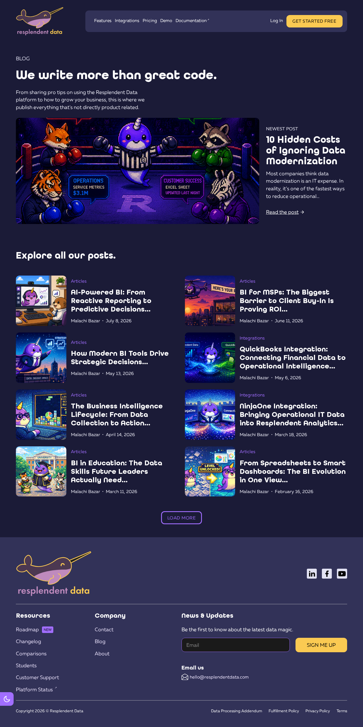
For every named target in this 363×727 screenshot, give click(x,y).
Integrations (127, 20)
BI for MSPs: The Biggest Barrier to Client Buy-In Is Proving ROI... (287, 300)
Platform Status (34, 689)
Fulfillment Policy (284, 710)
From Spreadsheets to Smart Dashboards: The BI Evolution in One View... (293, 471)
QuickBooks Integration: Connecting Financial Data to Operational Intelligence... (293, 357)
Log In (276, 20)
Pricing (150, 20)
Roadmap (27, 629)
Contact (104, 629)
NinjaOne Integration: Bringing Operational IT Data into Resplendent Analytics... (292, 414)
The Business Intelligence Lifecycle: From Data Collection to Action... (117, 414)
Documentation (191, 20)
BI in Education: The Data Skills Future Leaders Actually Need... (116, 471)
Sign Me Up (321, 645)
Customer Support (37, 677)
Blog (100, 641)
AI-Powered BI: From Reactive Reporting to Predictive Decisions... (111, 300)
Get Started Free (314, 21)
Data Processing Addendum (236, 710)
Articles (78, 280)
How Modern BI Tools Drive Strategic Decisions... (120, 357)
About (102, 653)
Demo (166, 20)
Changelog (28, 641)
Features (102, 20)
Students (26, 665)
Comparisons (31, 653)
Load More (181, 517)
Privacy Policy (317, 710)
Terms (342, 710)
